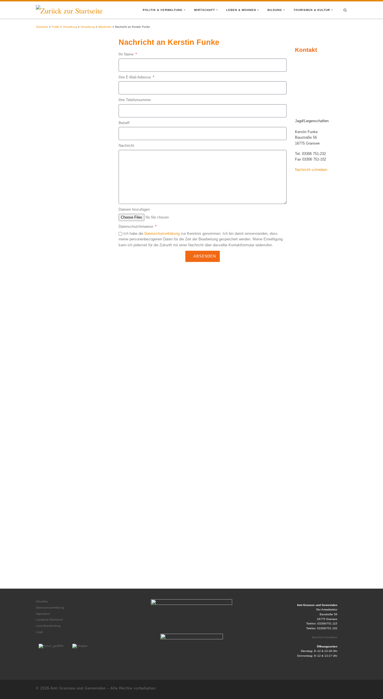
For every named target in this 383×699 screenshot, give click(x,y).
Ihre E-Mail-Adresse (135, 77)
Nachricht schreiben (324, 637)
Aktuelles (42, 601)
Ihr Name (127, 54)
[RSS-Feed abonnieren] (333, 689)
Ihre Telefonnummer (135, 100)
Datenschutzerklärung (162, 233)
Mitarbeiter (105, 26)
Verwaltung (87, 26)
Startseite (42, 26)
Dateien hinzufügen (134, 209)
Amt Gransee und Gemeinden (78, 688)
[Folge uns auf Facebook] (344, 689)
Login (39, 631)
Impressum (43, 613)
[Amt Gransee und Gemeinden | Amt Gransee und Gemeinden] (69, 9)
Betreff (124, 123)
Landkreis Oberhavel (49, 619)
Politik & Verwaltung (64, 26)
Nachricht (126, 145)
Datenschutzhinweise (136, 226)
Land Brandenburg (48, 625)
